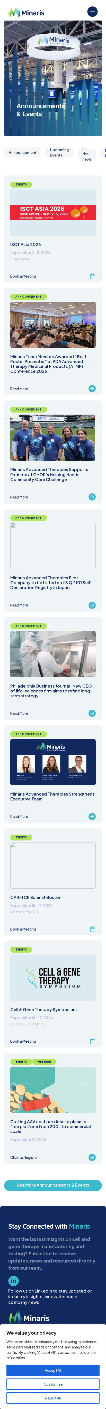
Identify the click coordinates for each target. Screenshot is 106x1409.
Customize (53, 1384)
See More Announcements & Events (53, 1185)
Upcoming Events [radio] (59, 152)
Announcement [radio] (23, 152)
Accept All (53, 1370)
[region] (53, 1366)
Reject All (53, 1398)
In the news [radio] (87, 154)
